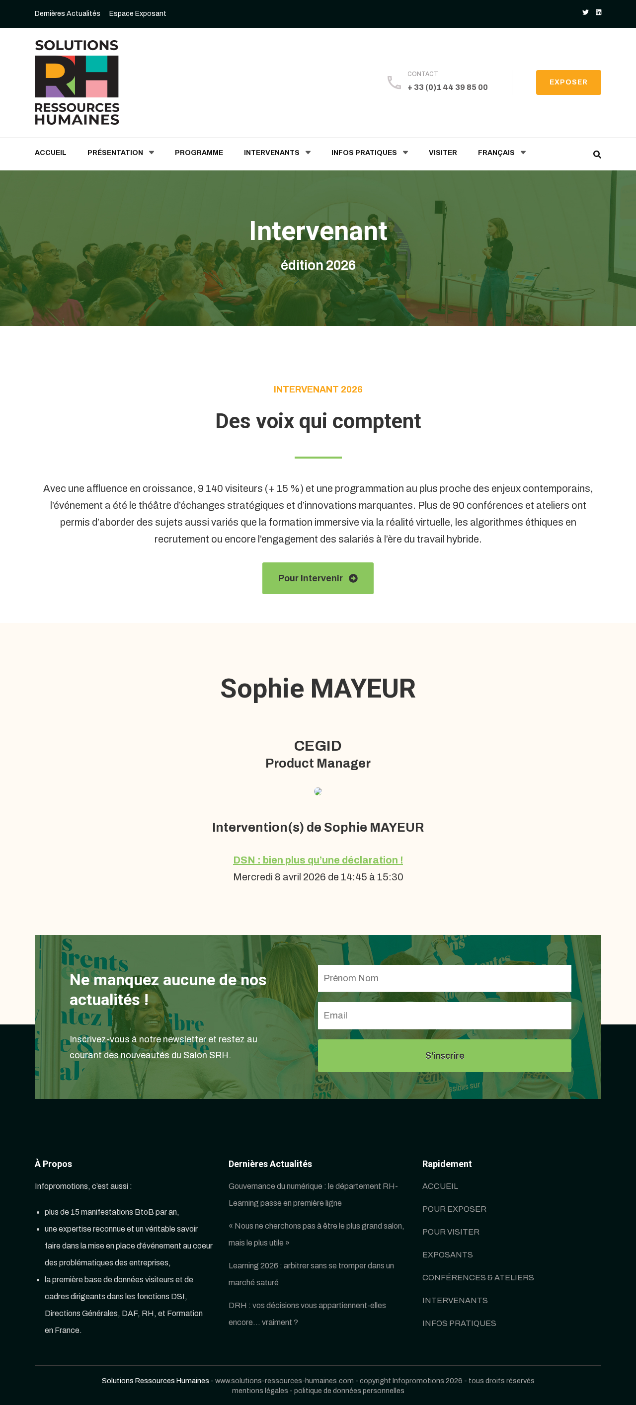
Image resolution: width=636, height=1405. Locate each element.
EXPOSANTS (447, 1254)
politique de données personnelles (349, 1391)
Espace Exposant (137, 13)
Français (496, 152)
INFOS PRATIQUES (364, 152)
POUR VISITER (450, 1232)
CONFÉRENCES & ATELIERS (478, 1277)
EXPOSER (569, 82)
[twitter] (585, 12)
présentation (115, 152)
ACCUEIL (440, 1186)
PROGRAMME (199, 152)
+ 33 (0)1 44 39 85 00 (447, 87)
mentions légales (260, 1391)
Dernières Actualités (67, 13)
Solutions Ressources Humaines (155, 1381)
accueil (51, 152)
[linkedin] (598, 12)
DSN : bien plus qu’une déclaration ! (318, 860)
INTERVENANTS (272, 152)
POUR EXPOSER (454, 1209)
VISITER (443, 152)
